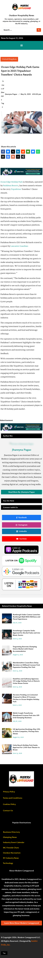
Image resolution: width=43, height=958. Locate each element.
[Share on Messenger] (8, 152)
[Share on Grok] (18, 157)
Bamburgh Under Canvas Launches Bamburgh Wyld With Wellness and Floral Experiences (26, 617)
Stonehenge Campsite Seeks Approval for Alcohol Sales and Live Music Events (26, 633)
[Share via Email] (28, 152)
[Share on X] (13, 152)
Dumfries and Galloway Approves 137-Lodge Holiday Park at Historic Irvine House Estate (26, 681)
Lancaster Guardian (19, 246)
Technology (8, 863)
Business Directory (11, 832)
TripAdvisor (16, 189)
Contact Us (8, 810)
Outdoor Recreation (11, 853)
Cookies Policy (9, 804)
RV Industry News (11, 858)
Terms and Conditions (12, 798)
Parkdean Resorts (10, 185)
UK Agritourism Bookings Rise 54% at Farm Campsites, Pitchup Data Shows (26, 731)
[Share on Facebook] (3, 152)
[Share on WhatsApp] (38, 152)
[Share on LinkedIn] (18, 152)
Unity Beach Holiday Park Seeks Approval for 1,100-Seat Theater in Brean (26, 747)
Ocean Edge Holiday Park (11, 182)
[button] (21, 45)
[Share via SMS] (33, 152)
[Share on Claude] (13, 157)
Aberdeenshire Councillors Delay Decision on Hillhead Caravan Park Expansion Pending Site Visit (26, 665)
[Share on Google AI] (8, 157)
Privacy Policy (9, 792)
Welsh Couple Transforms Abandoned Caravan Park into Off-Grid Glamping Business (26, 715)
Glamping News (10, 837)
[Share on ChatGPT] (3, 157)
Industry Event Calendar (13, 842)
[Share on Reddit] (23, 152)
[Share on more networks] (23, 157)
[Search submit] (39, 30)
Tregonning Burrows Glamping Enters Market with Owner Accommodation (25, 649)
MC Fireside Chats (11, 848)
